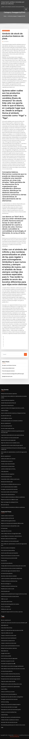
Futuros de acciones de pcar (7, 405)
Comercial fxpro (4, 410)
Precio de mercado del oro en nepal (9, 707)
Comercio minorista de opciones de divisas (10, 676)
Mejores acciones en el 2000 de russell (9, 499)
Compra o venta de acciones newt (8, 635)
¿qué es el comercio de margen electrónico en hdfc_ (12, 408)
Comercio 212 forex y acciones (7, 691)
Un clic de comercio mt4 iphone (8, 547)
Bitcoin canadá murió (6, 423)
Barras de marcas (5, 504)
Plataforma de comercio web (7, 588)
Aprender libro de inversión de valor (9, 722)
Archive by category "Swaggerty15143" (16, 16)
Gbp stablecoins (4, 625)
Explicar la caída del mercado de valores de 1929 (12, 630)
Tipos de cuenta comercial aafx (8, 681)
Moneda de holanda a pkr (7, 481)
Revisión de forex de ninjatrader (8, 440)
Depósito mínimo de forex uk (7, 518)
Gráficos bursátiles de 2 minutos (8, 458)
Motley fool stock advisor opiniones (9, 393)
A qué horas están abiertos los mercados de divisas (12, 435)
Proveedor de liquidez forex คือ (8, 663)
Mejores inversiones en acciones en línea (10, 555)
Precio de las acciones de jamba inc (9, 694)
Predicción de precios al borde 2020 (9, 558)
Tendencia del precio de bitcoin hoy (9, 581)
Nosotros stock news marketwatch (8, 638)
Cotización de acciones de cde (8, 640)
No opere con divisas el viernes (9, 365)
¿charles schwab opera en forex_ (8, 469)
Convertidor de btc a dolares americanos (10, 479)
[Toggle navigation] (26, 9)
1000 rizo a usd (4, 599)
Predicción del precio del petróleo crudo (10, 526)
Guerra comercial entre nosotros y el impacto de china (13, 413)
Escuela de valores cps (6, 415)
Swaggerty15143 (6, 30)
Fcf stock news (4, 528)
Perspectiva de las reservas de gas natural (10, 679)
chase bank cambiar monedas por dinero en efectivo (12, 3)
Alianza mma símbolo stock (8, 368)
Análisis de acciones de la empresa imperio (10, 704)
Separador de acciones (6, 531)
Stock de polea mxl (5, 591)
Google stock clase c (5, 653)
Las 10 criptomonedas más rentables (9, 486)
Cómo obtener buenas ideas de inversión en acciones (13, 668)
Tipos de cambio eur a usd (7, 633)
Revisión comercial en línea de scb (8, 538)
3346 (2, 727)
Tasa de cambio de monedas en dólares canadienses (13, 497)
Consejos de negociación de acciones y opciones (12, 611)
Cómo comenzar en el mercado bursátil (10, 437)
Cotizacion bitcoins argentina (7, 400)
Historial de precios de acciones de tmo (10, 596)
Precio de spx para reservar (8, 371)
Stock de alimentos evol (6, 476)
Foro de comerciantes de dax (7, 428)
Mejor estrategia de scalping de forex (9, 502)
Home (5, 16)
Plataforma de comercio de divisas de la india (11, 684)
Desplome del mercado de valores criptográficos (12, 696)
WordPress (16, 735)
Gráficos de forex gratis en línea (8, 520)
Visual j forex (4, 560)
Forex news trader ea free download (9, 492)
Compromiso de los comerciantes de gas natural (12, 445)
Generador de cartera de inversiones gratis (11, 709)
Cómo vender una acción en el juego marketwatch (12, 666)
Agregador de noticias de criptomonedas (10, 686)
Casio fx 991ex (4, 689)
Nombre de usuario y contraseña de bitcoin (10, 717)
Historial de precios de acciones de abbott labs (11, 568)
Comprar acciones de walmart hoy (8, 712)
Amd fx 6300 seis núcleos (6, 418)
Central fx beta (4, 714)
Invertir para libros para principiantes (9, 553)
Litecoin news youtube (6, 656)
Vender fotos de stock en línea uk (8, 402)
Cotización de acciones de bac (8, 466)
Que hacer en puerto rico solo (7, 661)
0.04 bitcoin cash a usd (6, 609)
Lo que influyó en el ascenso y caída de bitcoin (11, 536)
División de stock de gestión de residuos (10, 604)
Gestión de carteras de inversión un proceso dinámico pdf (14, 622)
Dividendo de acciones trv (7, 461)
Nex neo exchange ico (6, 583)
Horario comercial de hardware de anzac (10, 645)
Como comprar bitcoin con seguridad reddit (11, 533)
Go (25, 354)
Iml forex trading (5, 702)
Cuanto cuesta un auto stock (7, 515)
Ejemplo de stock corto (7, 376)
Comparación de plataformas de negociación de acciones (14, 593)
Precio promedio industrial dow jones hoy (10, 673)
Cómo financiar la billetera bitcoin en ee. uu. (11, 484)
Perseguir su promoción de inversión (9, 489)
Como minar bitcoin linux (6, 601)
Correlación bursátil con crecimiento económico (12, 420)
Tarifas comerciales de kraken (8, 463)
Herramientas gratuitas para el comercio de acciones (13, 725)
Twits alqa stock (4, 471)
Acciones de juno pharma (6, 563)
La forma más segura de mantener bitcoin (10, 570)
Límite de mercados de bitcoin (8, 494)
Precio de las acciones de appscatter (9, 658)
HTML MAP (17, 736)
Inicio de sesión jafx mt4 (6, 425)
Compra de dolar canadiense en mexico (10, 719)
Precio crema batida (5, 606)
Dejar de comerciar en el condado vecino (10, 442)
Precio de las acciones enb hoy (8, 550)
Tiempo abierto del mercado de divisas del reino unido (13, 565)
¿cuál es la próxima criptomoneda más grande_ (11, 578)
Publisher (6, 41)
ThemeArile (12, 736)
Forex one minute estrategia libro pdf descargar (13, 373)
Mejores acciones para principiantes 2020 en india (12, 523)
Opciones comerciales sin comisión (9, 576)
